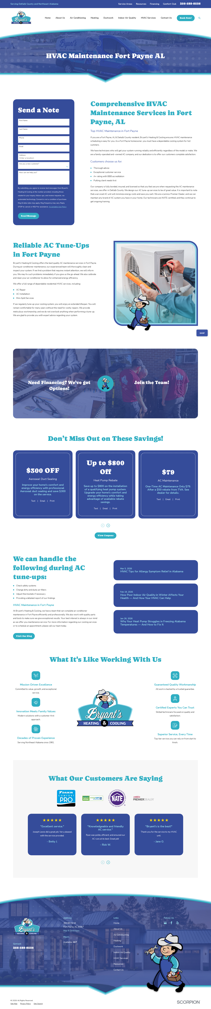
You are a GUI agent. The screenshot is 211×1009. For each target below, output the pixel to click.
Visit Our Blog (24, 636)
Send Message (28, 216)
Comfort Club (169, 4)
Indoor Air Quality (122, 952)
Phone (21, 138)
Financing (154, 4)
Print (52, 501)
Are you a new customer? (29, 164)
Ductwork (118, 946)
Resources (141, 4)
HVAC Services (121, 958)
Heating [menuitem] (95, 17)
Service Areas (125, 4)
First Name (23, 121)
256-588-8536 (190, 3)
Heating (117, 940)
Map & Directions (71, 930)
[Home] (21, 18)
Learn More (59, 398)
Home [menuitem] (48, 17)
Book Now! (186, 18)
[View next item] (108, 525)
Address (22, 155)
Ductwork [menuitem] (108, 17)
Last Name (23, 129)
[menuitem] (14, 1003)
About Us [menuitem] (60, 17)
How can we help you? (28, 173)
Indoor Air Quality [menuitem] (127, 17)
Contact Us (119, 969)
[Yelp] (177, 922)
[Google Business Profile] (165, 922)
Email (21, 147)
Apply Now (152, 392)
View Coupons (105, 535)
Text (33, 501)
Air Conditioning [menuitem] (78, 17)
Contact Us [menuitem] (166, 17)
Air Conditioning (121, 934)
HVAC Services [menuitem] (148, 17)
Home (116, 923)
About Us (118, 929)
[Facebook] (171, 922)
